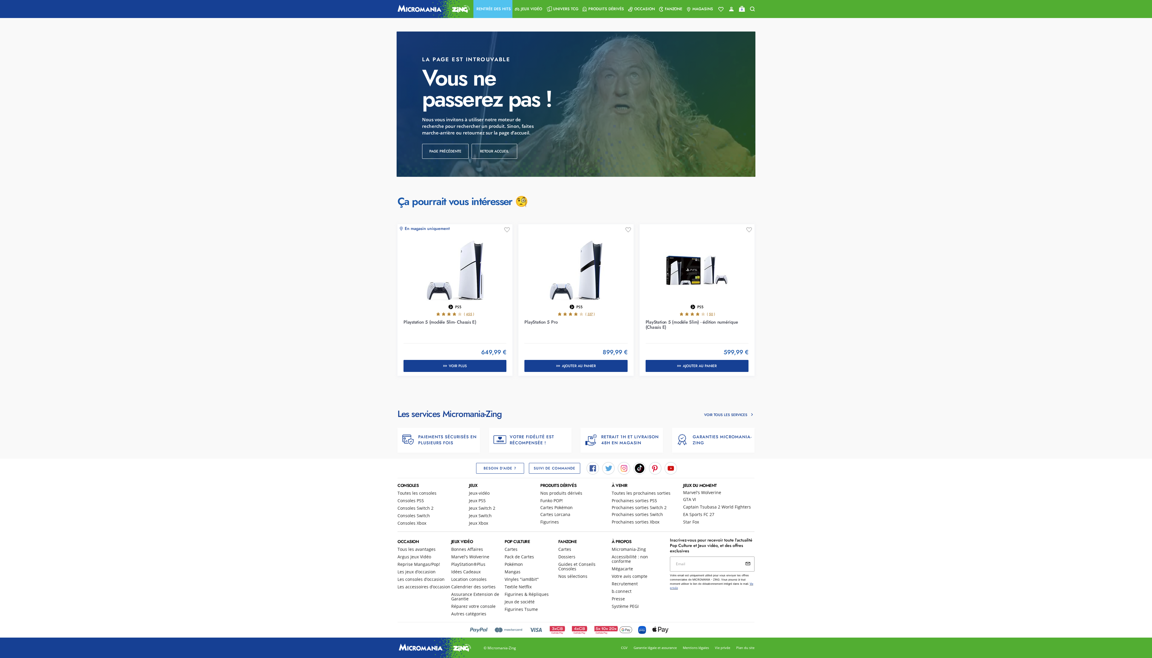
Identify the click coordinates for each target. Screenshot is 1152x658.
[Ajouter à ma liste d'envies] (507, 230)
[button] (492, 9)
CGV (624, 647)
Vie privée (722, 647)
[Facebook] (592, 468)
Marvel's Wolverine (702, 492)
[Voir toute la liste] (721, 9)
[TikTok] (639, 468)
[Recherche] (752, 9)
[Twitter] (608, 468)
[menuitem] (492, 9)
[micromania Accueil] (432, 9)
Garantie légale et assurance (655, 647)
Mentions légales (696, 647)
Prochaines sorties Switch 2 (639, 507)
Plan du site (745, 647)
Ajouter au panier (579, 366)
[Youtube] (670, 468)
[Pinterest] (655, 468)
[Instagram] (624, 468)
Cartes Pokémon (556, 507)
